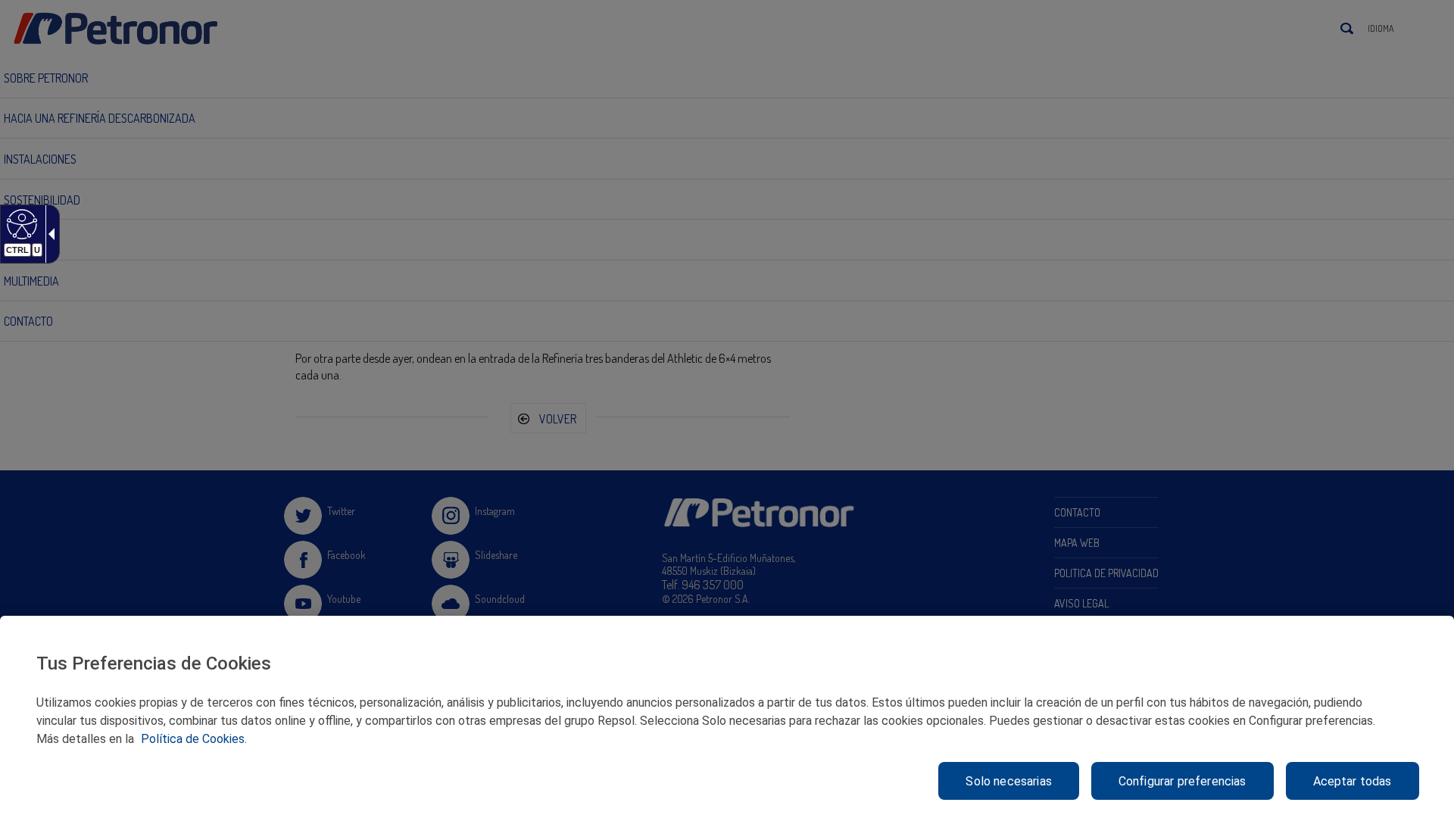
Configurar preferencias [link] (1183, 781)
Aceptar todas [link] (1352, 781)
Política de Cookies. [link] (194, 739)
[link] (20, 223)
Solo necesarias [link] (1008, 781)
